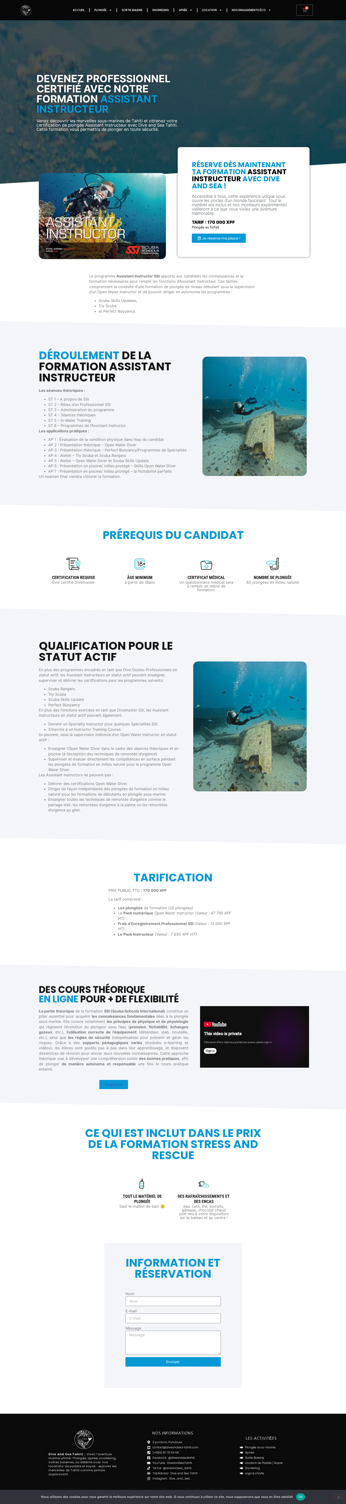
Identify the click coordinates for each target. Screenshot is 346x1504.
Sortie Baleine (132, 10)
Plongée (100, 10)
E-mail (131, 1311)
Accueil (78, 10)
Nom (129, 1293)
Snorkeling (160, 10)
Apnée (183, 10)
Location (209, 10)
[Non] (338, 1497)
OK (300, 1497)
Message (133, 1328)
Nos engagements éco (249, 10)
